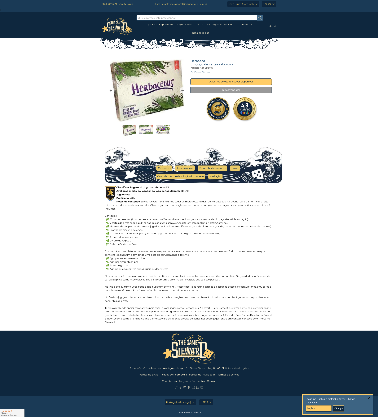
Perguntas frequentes (212, 168)
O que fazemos (152, 368)
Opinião (211, 381)
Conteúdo (146, 168)
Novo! (245, 24)
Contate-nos (169, 381)
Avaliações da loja (173, 368)
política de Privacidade (202, 374)
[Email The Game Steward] (202, 388)
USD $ (267, 4)
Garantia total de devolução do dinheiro (180, 176)
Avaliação (215, 176)
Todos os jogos (199, 32)
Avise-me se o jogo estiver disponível (231, 81)
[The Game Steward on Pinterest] (189, 388)
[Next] (183, 90)
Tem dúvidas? (185, 168)
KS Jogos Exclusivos (220, 24)
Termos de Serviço (228, 374)
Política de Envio (148, 374)
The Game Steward (192, 412)
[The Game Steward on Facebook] (180, 388)
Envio (235, 168)
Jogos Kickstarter (187, 24)
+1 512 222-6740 (109, 4)
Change (338, 408)
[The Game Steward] (117, 26)
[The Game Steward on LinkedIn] (197, 388)
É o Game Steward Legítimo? (203, 368)
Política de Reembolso (174, 374)
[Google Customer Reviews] (12, 413)
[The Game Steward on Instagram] (193, 388)
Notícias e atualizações (235, 368)
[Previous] (111, 90)
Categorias (164, 168)
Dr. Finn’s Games (200, 72)
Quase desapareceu (160, 24)
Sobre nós (135, 368)
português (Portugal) (241, 4)
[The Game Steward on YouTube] (184, 388)
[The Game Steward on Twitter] (176, 388)
